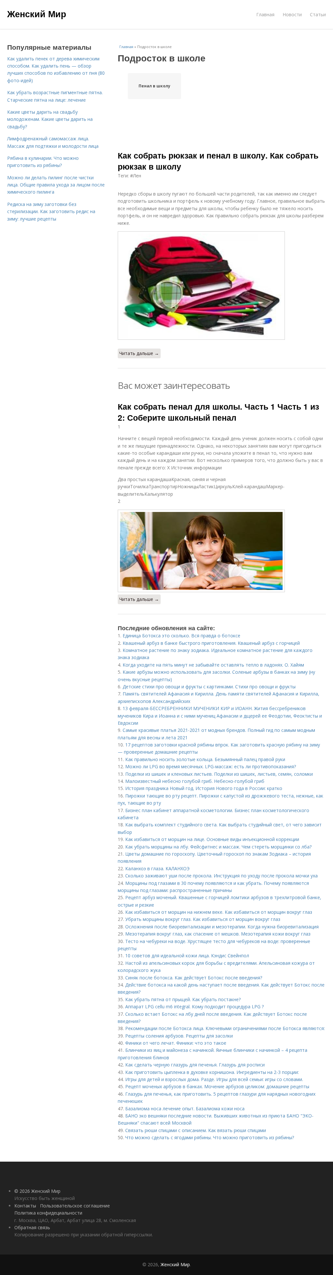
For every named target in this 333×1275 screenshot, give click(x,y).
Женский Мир (36, 13)
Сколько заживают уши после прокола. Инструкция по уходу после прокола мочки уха (221, 876)
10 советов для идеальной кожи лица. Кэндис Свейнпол (187, 955)
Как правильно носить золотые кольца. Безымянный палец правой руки (205, 759)
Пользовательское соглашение (75, 1206)
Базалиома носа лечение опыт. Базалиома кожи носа (185, 1108)
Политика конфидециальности (48, 1213)
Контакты (25, 1206)
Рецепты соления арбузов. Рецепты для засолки (179, 1036)
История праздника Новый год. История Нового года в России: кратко (203, 788)
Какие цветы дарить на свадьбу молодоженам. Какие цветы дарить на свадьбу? (50, 119)
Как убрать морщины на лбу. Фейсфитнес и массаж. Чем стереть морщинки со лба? (218, 847)
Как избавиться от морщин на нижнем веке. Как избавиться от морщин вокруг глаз (218, 912)
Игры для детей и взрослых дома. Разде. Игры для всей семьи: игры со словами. (214, 1079)
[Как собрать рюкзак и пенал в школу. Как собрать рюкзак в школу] (222, 285)
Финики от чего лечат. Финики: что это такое (175, 1043)
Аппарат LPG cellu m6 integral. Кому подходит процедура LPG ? (194, 1006)
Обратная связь (32, 1227)
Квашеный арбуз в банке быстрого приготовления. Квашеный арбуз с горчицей (211, 643)
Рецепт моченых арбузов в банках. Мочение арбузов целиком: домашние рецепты (217, 1086)
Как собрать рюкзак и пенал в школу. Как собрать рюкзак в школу (218, 160)
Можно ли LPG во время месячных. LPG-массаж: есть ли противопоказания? (210, 766)
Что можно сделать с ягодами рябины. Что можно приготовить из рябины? (209, 1137)
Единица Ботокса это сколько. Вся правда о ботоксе (181, 635)
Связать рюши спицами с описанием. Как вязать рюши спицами (195, 1130)
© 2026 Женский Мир (37, 1191)
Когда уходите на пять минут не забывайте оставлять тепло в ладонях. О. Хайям (213, 665)
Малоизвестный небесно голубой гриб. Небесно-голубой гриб (194, 781)
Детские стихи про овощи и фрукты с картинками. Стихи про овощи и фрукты (209, 686)
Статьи (318, 14)
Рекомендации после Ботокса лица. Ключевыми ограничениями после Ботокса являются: (225, 1028)
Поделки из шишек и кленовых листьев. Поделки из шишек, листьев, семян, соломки (219, 774)
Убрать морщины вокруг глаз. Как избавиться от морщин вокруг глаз (202, 919)
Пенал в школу (154, 86)
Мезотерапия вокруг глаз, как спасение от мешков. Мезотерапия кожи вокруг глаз (218, 934)
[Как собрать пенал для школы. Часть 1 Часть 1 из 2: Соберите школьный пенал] (222, 551)
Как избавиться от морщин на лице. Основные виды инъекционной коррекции (212, 839)
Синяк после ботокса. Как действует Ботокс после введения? (193, 978)
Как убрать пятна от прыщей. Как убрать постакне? (183, 999)
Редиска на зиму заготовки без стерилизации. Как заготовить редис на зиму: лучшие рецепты (51, 211)
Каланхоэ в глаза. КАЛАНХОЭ (157, 868)
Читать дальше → (139, 353)
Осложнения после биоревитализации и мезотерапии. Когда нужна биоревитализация (222, 927)
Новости (292, 14)
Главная (265, 14)
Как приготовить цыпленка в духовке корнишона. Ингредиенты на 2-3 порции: (212, 1072)
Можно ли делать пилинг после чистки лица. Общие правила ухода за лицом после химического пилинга (56, 184)
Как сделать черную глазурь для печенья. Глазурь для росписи (195, 1065)
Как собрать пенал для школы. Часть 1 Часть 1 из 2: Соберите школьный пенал (218, 412)
